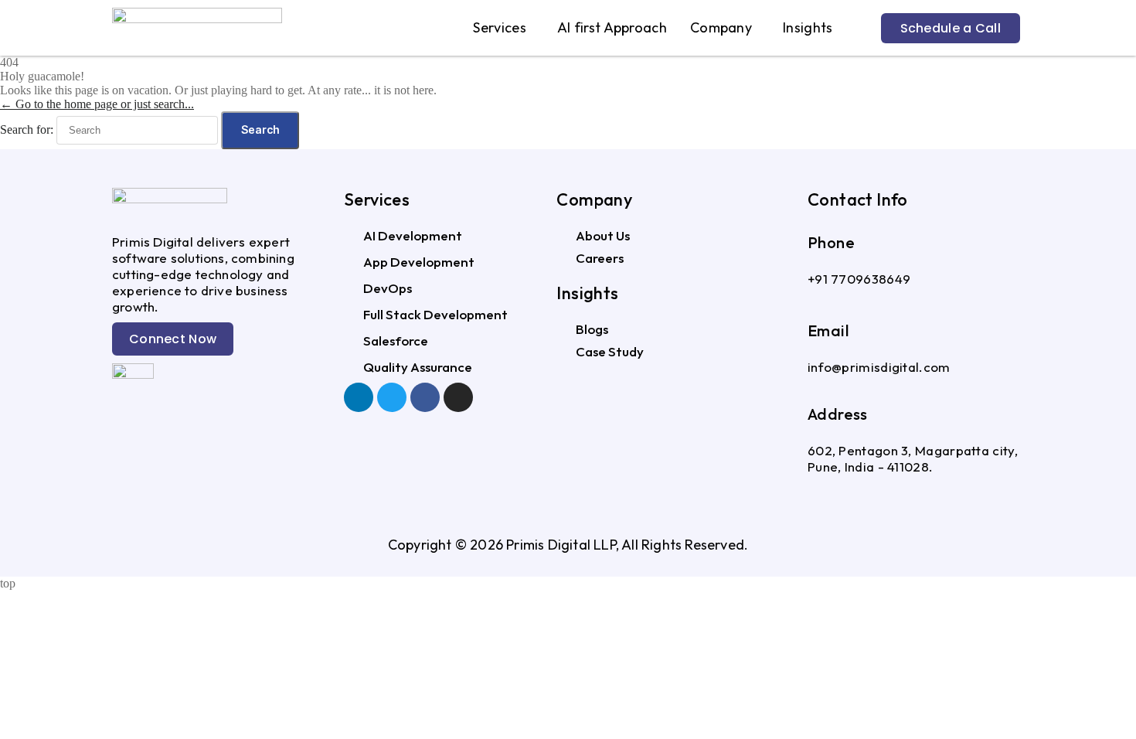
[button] (503, 27)
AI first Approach (612, 27)
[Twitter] (391, 397)
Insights (807, 27)
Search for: (26, 129)
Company (721, 27)
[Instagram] (458, 397)
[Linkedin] (358, 397)
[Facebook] (425, 397)
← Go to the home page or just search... (97, 104)
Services (499, 27)
